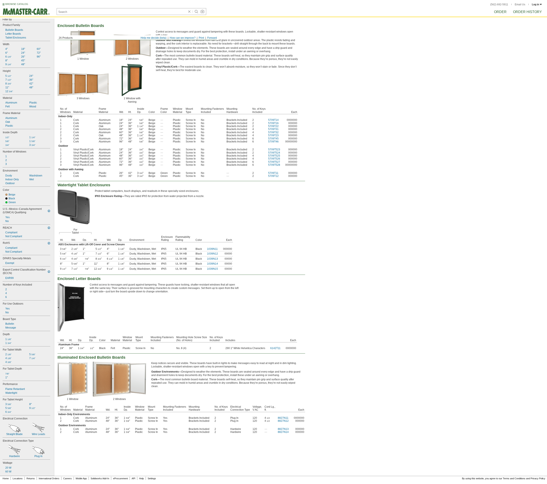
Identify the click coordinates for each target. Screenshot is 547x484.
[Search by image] (202, 11)
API (133, 478)
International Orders (49, 478)
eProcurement (120, 478)
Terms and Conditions (514, 478)
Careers (67, 478)
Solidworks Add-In (100, 478)
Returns (30, 478)
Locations (18, 478)
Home (6, 478)
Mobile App (81, 478)
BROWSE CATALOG (16, 4)
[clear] (189, 11)
